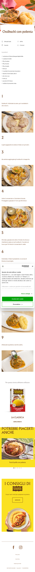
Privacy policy (17, 554)
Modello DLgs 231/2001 (17, 563)
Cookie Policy (17, 559)
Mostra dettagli (25, 293)
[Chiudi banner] (32, 266)
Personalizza (16, 304)
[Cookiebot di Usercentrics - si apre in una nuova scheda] (22, 266)
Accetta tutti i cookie (17, 299)
